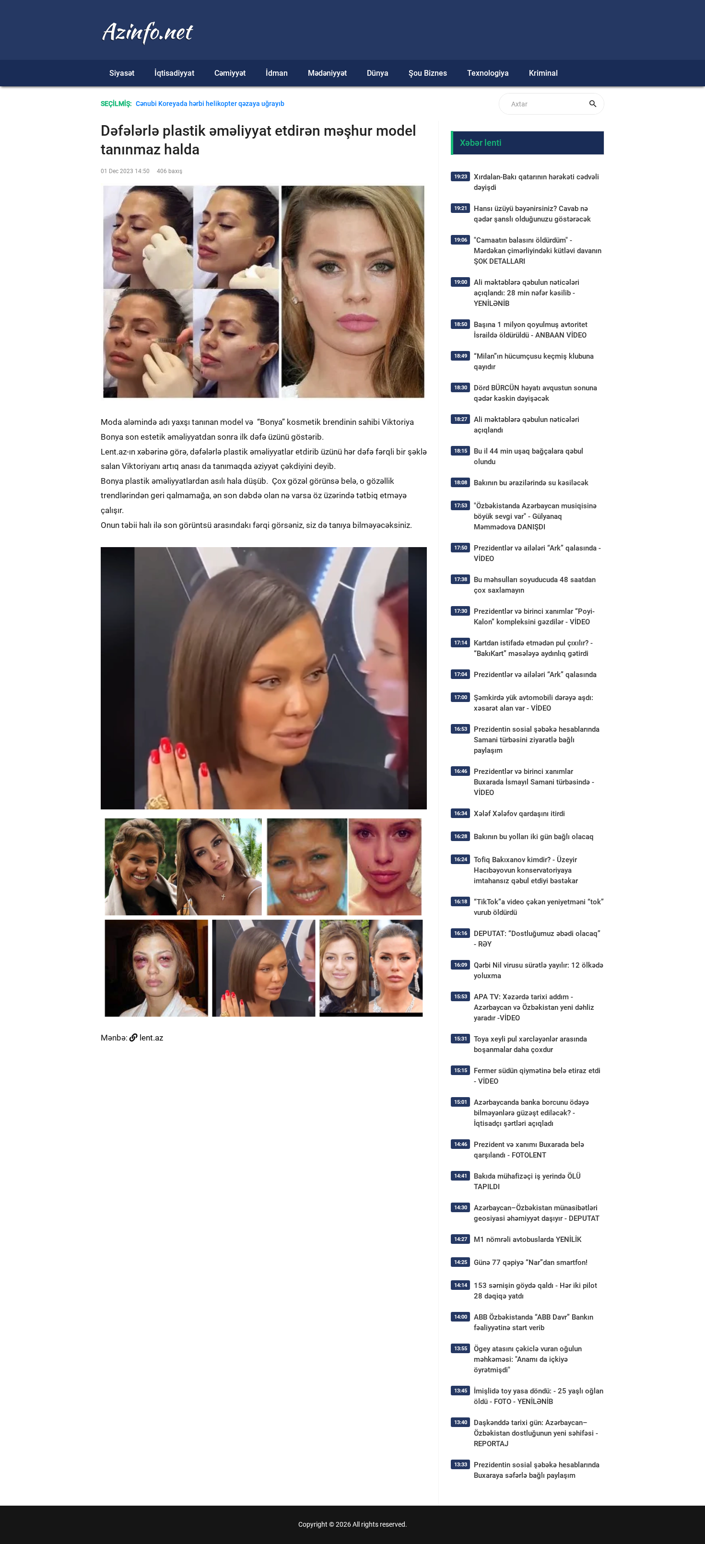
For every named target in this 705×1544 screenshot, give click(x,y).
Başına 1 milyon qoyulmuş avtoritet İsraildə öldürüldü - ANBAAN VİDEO (531, 329)
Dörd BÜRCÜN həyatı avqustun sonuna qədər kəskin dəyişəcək (535, 393)
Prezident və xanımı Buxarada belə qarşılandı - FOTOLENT (529, 1149)
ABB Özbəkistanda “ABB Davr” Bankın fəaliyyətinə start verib (533, 1322)
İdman (277, 73)
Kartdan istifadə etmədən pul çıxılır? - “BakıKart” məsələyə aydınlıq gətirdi (533, 648)
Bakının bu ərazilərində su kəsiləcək (531, 483)
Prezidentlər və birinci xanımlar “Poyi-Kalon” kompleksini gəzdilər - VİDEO (534, 616)
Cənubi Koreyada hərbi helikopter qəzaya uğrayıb (210, 103)
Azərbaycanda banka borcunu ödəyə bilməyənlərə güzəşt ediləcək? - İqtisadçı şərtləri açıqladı (531, 1113)
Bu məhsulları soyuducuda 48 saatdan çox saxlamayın (535, 585)
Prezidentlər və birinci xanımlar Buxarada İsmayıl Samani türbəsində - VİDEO (534, 782)
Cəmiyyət (230, 73)
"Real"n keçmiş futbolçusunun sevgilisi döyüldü (208, 114)
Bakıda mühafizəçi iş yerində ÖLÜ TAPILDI (527, 1181)
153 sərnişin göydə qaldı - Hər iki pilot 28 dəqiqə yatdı (535, 1290)
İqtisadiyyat (174, 73)
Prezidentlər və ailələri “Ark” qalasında (535, 674)
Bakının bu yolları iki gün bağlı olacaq (534, 836)
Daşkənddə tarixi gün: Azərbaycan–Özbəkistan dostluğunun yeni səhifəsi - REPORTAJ (536, 1433)
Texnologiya (488, 73)
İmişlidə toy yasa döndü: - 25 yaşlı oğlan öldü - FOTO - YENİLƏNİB (538, 1396)
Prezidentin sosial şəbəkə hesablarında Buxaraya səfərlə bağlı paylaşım (536, 1470)
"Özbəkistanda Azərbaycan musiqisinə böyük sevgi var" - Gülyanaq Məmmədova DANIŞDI (535, 516)
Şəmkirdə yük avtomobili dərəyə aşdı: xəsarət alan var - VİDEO (533, 703)
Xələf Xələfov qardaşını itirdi (519, 813)
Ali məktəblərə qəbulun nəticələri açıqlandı (526, 424)
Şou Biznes (428, 73)
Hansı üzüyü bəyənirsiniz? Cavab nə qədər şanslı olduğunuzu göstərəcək (532, 213)
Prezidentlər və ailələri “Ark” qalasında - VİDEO (537, 553)
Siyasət (121, 73)
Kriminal (543, 73)
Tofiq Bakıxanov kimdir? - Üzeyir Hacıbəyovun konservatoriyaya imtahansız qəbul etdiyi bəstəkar (526, 870)
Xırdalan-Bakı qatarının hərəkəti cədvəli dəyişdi (536, 182)
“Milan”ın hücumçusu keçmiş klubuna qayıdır (534, 361)
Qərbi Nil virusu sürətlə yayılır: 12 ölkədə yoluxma (538, 970)
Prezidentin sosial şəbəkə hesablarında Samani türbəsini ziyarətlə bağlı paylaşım (536, 740)
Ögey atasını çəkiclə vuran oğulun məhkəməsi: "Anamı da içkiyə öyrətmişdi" (528, 1359)
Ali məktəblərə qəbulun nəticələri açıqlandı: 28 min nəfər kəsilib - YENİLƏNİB (526, 293)
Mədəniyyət (327, 73)
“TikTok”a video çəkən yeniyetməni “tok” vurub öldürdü (539, 907)
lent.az (151, 1037)
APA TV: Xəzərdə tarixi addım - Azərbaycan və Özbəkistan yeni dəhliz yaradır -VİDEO (534, 1007)
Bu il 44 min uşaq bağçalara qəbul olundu (528, 456)
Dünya (377, 73)
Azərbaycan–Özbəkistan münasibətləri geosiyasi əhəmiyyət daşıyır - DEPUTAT (536, 1213)
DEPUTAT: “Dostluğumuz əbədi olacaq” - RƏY (537, 938)
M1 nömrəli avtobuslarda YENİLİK (527, 1239)
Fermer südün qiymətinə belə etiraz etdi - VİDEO (537, 1076)
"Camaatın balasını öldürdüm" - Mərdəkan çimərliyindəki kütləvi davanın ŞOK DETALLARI (537, 251)
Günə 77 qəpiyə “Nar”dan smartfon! (531, 1262)
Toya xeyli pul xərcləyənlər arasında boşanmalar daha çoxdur (530, 1044)
